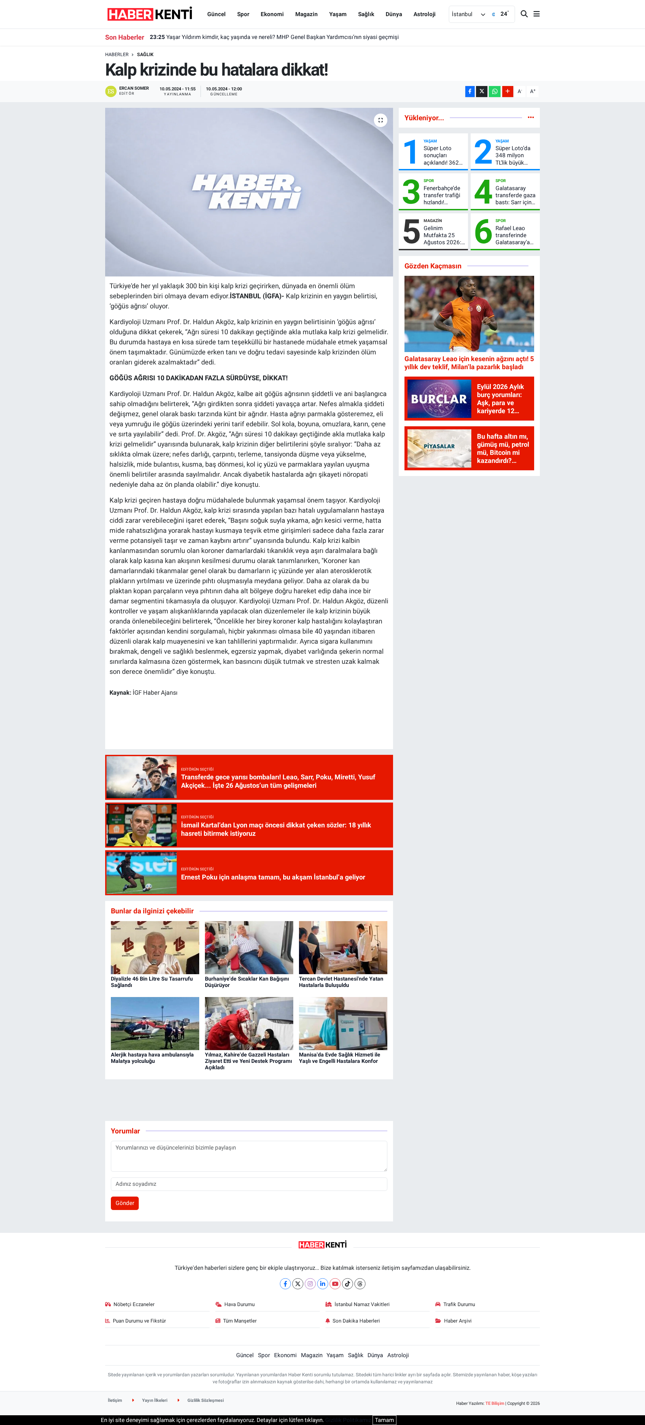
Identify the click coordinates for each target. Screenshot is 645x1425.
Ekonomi (272, 14)
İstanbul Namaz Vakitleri (362, 1304)
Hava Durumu (239, 1304)
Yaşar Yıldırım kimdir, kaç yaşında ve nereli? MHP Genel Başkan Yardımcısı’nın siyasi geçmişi (274, 37)
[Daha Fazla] (507, 91)
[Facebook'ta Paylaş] (470, 91)
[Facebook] (285, 1283)
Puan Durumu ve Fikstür (139, 1321)
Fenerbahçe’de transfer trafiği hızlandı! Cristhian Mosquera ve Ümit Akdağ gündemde (442, 195)
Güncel (216, 14)
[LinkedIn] (322, 1283)
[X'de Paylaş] (481, 91)
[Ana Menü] (534, 14)
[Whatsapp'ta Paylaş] (495, 91)
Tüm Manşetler (240, 1321)
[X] (297, 1283)
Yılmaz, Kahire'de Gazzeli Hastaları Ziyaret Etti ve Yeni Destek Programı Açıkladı (248, 1061)
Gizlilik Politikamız (348, 1420)
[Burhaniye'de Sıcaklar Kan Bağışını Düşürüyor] (249, 947)
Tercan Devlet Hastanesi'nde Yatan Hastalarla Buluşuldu (341, 982)
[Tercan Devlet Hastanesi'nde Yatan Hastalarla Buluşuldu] (343, 947)
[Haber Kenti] (149, 14)
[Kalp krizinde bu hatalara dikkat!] (249, 192)
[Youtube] (335, 1283)
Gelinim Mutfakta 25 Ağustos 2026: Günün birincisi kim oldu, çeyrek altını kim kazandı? (444, 235)
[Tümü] (531, 117)
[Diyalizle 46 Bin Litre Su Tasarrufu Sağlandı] (155, 947)
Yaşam (338, 14)
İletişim (115, 1400)
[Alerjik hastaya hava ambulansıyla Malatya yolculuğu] (155, 1023)
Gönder (125, 1203)
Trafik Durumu (459, 1304)
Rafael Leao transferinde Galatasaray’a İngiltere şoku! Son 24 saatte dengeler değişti (516, 235)
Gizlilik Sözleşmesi (205, 1400)
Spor (243, 14)
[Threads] (360, 1283)
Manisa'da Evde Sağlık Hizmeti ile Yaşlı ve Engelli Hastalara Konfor (339, 1057)
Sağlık (366, 14)
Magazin (306, 14)
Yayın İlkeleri (154, 1400)
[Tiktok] (347, 1283)
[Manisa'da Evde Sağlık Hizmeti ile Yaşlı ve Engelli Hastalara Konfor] (343, 1023)
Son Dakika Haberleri (356, 1321)
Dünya (394, 14)
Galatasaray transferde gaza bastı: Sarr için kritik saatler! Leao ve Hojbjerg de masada (515, 195)
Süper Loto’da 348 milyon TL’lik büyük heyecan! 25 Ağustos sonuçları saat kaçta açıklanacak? (513, 155)
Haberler (117, 54)
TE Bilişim (494, 1403)
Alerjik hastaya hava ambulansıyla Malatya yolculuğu (152, 1057)
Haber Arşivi (458, 1321)
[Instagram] (310, 1283)
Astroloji (425, 14)
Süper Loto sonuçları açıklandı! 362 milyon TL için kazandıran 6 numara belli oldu (441, 155)
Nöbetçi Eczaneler (134, 1304)
